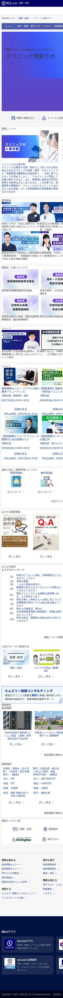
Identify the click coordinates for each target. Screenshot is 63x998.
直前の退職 (22, 581)
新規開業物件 (49, 864)
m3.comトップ (8, 18)
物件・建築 (22, 26)
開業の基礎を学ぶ (26, 118)
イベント (9, 26)
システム (47, 893)
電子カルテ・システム (41, 26)
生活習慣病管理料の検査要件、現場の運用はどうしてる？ (38, 613)
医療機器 (47, 889)
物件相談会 (7, 877)
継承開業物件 (49, 868)
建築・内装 (48, 873)
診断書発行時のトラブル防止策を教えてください (38, 604)
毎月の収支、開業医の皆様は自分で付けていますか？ (38, 619)
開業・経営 (24, 18)
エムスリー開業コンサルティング (18, 893)
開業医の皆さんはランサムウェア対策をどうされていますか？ (38, 589)
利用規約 (57, 994)
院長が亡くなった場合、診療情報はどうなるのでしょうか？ (38, 577)
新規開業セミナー (10, 864)
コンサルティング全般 (13, 897)
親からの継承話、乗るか (29, 608)
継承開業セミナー (10, 868)
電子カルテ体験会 (10, 873)
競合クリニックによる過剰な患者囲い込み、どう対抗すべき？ (37, 595)
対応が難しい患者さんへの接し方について (38, 599)
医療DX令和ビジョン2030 (14, 882)
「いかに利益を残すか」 (29, 584)
